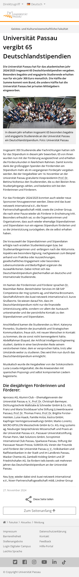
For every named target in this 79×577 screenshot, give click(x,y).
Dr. (66, 285)
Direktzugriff (12, 4)
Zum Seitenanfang (38, 510)
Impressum (10, 531)
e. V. (28, 401)
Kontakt (44, 536)
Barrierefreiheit (12, 536)
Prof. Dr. (63, 178)
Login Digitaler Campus (17, 546)
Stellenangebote (13, 541)
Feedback (45, 541)
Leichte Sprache (12, 551)
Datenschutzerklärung (53, 531)
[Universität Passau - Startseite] (15, 14)
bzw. (55, 245)
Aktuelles (26, 522)
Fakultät (13, 522)
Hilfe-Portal (46, 546)
